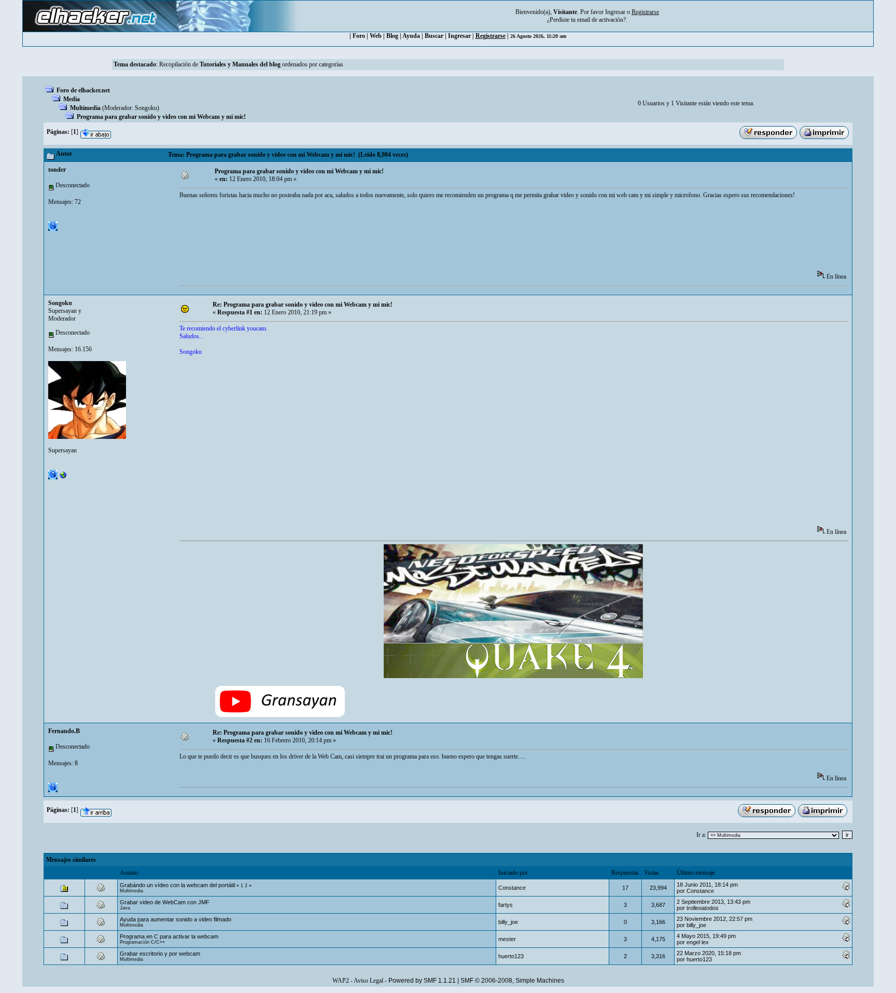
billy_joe (508, 922)
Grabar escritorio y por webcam (160, 953)
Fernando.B (64, 731)
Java (125, 908)
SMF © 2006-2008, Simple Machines (512, 980)
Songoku (146, 108)
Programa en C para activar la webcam (169, 936)
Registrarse (490, 35)
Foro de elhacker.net (83, 90)
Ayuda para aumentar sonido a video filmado (175, 919)
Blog (392, 35)
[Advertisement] (368, 238)
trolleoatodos (703, 908)
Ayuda (411, 35)
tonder (57, 169)
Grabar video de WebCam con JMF (164, 902)
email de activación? (601, 19)
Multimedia (85, 108)
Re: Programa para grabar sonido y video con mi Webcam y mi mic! (303, 304)
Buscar (434, 35)
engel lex (698, 942)
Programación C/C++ (142, 942)
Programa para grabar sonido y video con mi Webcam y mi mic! (161, 116)
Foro (359, 35)
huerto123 (511, 956)
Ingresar (615, 12)
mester (507, 939)
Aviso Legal (368, 980)
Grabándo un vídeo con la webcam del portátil (178, 885)
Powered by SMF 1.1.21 (422, 980)
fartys (505, 905)
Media (71, 99)
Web (376, 35)
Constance (512, 888)
